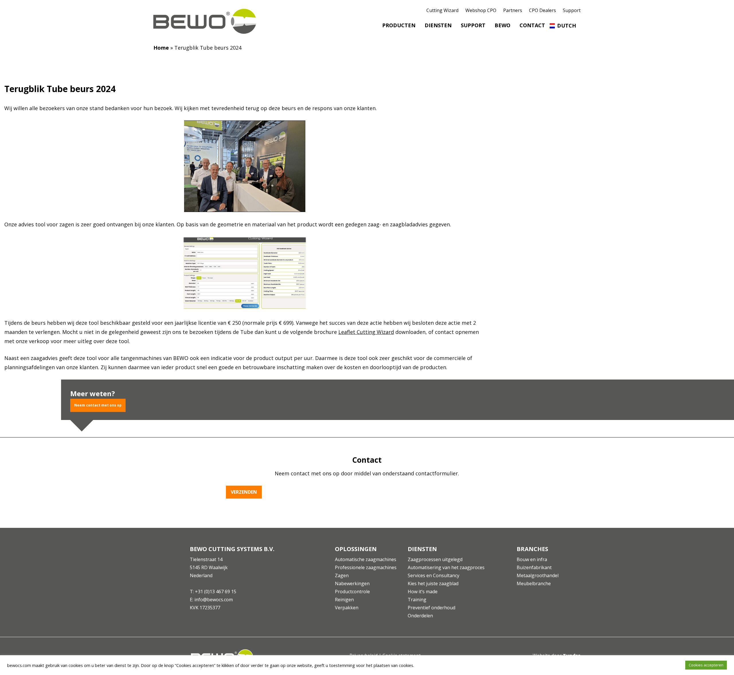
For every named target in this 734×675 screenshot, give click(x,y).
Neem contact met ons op (98, 405)
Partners (512, 10)
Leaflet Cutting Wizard (366, 331)
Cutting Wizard (442, 10)
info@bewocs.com (213, 599)
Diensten (438, 25)
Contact (532, 25)
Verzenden (244, 492)
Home (161, 47)
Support (572, 10)
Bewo (502, 25)
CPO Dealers (542, 10)
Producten (398, 25)
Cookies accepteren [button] (706, 665)
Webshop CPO (480, 10)
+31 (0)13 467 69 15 (215, 591)
